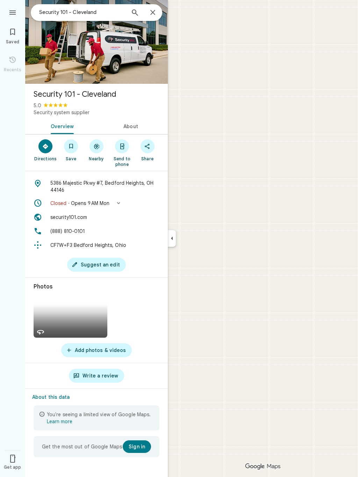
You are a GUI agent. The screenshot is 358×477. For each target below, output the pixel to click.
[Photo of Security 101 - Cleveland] (96, 42)
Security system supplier (62, 112)
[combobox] (82, 12)
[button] (96, 203)
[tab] (61, 125)
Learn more (59, 421)
